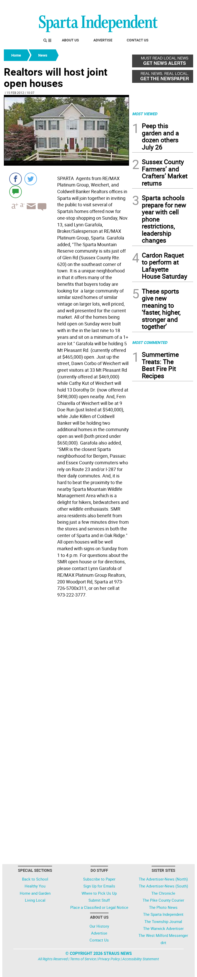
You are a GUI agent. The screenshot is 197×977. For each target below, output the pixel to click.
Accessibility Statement (140, 958)
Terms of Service (83, 958)
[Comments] (15, 191)
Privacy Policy (109, 958)
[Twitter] (30, 179)
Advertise (102, 40)
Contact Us (138, 40)
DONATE (180, 6)
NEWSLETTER (152, 6)
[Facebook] (15, 179)
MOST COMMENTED (149, 342)
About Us (70, 40)
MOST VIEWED (144, 113)
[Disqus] (66, 665)
